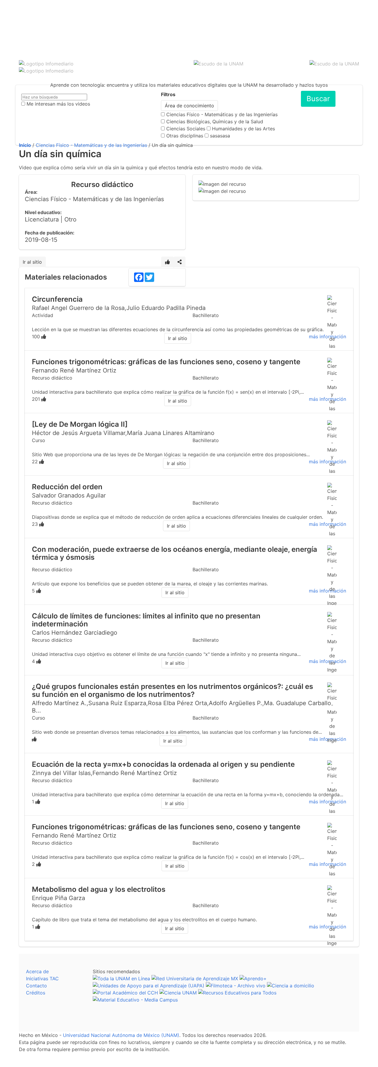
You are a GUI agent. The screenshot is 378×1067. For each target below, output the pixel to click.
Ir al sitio (32, 262)
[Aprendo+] (253, 978)
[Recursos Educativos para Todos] (237, 993)
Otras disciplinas (184, 136)
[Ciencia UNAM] (178, 993)
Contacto (36, 986)
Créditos (35, 993)
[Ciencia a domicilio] (290, 986)
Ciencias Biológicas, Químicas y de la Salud (214, 121)
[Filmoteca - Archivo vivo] (235, 986)
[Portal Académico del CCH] (125, 993)
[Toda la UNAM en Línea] (121, 978)
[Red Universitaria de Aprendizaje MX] (194, 978)
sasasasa (220, 136)
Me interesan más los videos (58, 104)
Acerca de (37, 971)
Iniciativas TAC (42, 978)
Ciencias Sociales (185, 129)
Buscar (318, 98)
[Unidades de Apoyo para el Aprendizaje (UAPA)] (148, 986)
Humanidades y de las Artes (243, 129)
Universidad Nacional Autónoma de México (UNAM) (121, 1035)
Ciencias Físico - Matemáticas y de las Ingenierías (222, 114)
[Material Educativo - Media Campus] (135, 1000)
